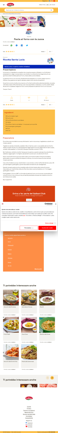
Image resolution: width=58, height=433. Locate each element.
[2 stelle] (8, 51)
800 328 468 (52, 432)
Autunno (10, 238)
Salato (9, 254)
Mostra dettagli (49, 223)
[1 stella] (7, 51)
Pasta (9, 262)
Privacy (29, 408)
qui (24, 215)
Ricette (7, 13)
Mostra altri (38, 269)
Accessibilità (29, 418)
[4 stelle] (12, 51)
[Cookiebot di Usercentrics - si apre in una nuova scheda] (45, 204)
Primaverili (10, 245)
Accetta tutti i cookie (47, 228)
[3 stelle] (10, 51)
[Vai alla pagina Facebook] (49, 1)
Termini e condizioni (29, 410)
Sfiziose (10, 258)
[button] (52, 378)
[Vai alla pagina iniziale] (10, 5)
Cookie (29, 406)
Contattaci (29, 416)
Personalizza (27, 228)
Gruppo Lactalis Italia (29, 414)
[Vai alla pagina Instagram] (51, 1)
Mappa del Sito (29, 412)
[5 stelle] (14, 51)
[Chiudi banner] (55, 203)
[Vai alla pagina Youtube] (54, 1)
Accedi (29, 200)
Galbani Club (42, 4)
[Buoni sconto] (48, 5)
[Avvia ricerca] (50, 10)
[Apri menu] (3, 4)
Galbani (4, 13)
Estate (10, 249)
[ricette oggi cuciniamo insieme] (29, 21)
